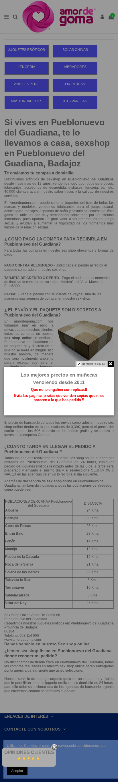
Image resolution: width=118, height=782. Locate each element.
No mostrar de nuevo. (94, 363)
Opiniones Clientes (29, 752)
